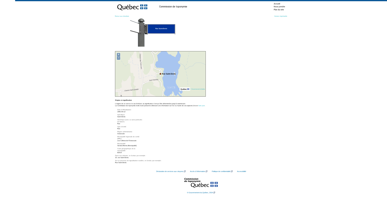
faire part (201, 105)
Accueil (277, 4)
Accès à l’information (197, 171)
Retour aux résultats (122, 16)
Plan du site (279, 9)
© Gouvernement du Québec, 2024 (200, 192)
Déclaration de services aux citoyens (169, 171)
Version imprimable (280, 16)
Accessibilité (241, 171)
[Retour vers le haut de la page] (379, 201)
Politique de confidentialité (221, 171)
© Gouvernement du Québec (197, 89)
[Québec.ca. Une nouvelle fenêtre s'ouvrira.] (132, 6)
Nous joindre (279, 6)
